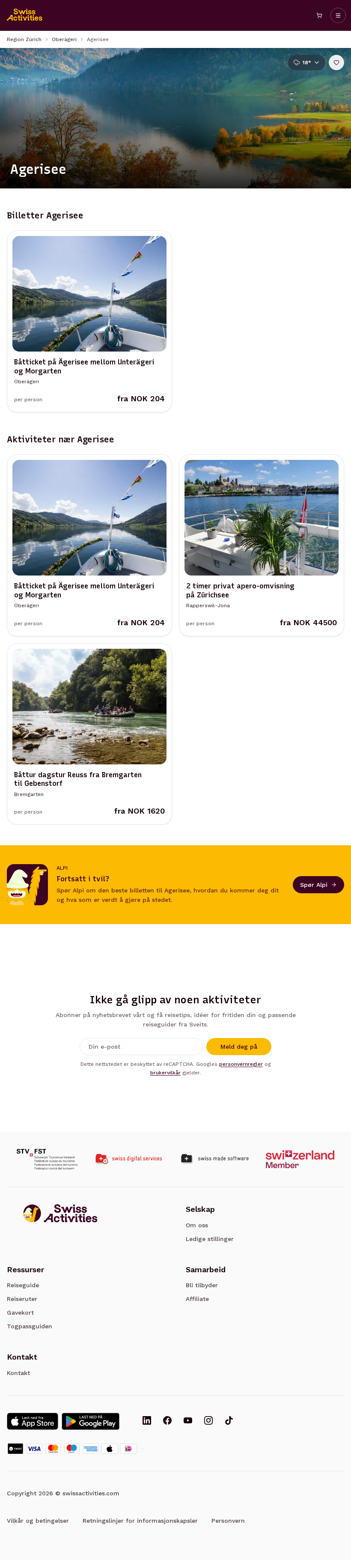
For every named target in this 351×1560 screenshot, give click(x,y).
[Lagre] (336, 62)
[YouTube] (188, 1421)
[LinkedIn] (147, 1421)
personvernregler (241, 1064)
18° (307, 63)
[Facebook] (167, 1421)
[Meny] (338, 15)
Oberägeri (64, 39)
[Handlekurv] (319, 15)
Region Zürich (24, 39)
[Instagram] (208, 1421)
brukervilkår (165, 1073)
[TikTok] (229, 1421)
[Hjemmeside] (25, 15)
